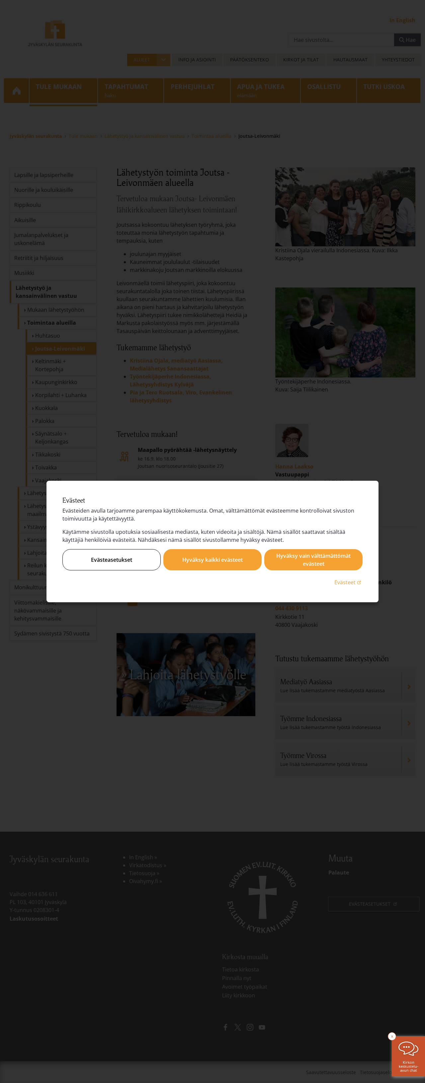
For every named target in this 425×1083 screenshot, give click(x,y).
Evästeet (348, 582)
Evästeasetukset (111, 559)
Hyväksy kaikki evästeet (212, 559)
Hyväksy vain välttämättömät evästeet (313, 559)
